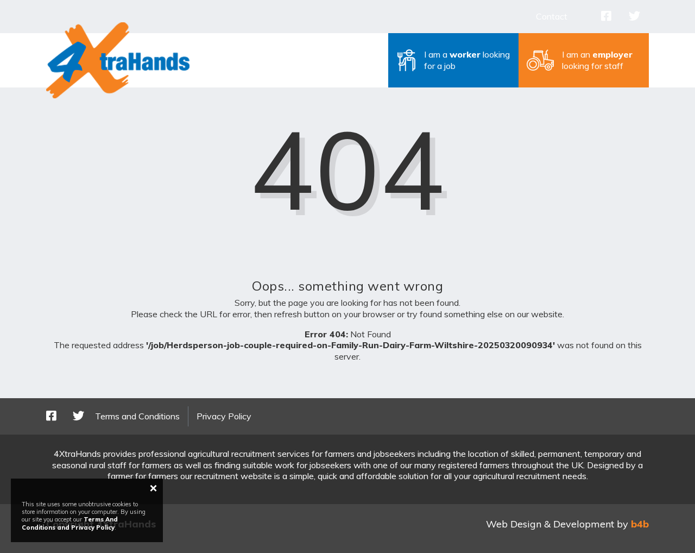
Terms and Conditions (137, 416)
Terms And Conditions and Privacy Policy (70, 523)
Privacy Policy (224, 416)
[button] (453, 60)
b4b (640, 524)
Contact (551, 16)
